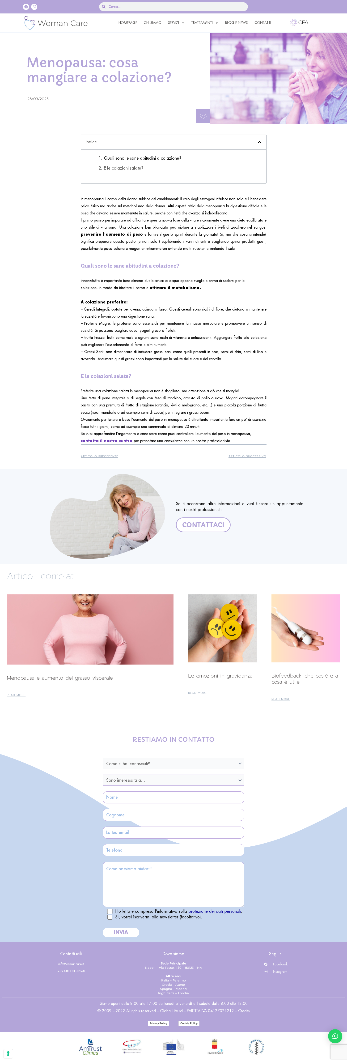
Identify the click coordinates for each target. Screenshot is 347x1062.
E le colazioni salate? (123, 168)
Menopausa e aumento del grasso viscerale (60, 678)
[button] (259, 142)
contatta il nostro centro (107, 441)
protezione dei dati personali (214, 911)
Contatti (262, 23)
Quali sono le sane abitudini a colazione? (142, 158)
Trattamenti (202, 23)
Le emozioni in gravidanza (220, 676)
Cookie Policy (189, 1023)
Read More (16, 695)
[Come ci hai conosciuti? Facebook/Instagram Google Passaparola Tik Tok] (173, 763)
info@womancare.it (71, 963)
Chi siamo (152, 23)
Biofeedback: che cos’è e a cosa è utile (304, 679)
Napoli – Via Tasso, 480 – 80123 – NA (173, 967)
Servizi (173, 23)
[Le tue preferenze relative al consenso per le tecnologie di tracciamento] (8, 1053)
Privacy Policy (158, 1023)
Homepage (127, 23)
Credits (244, 1011)
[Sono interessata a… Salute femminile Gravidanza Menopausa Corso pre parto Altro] (173, 780)
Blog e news (236, 23)
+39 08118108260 (71, 970)
